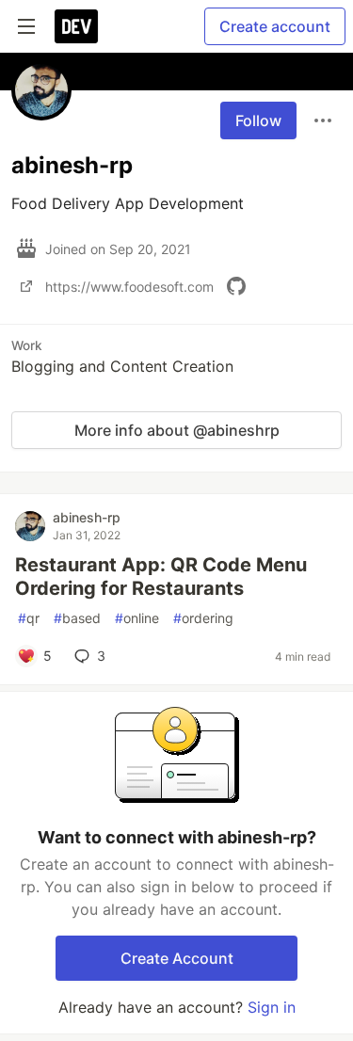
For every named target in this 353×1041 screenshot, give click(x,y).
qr (29, 618)
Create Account (176, 958)
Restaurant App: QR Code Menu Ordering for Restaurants (161, 576)
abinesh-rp (86, 517)
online (137, 618)
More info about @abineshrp (177, 430)
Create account (274, 26)
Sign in (272, 1007)
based (77, 618)
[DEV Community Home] (76, 26)
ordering (203, 618)
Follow (258, 120)
